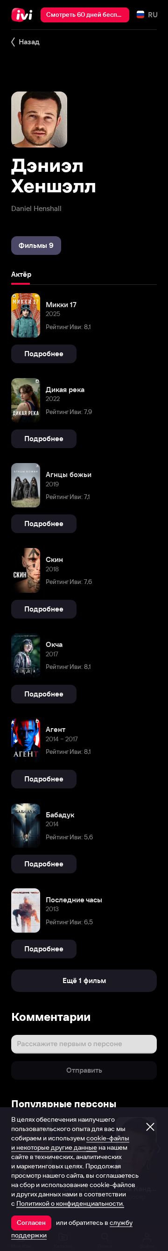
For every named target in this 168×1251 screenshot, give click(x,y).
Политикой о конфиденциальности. (70, 1203)
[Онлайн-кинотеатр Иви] (24, 15)
